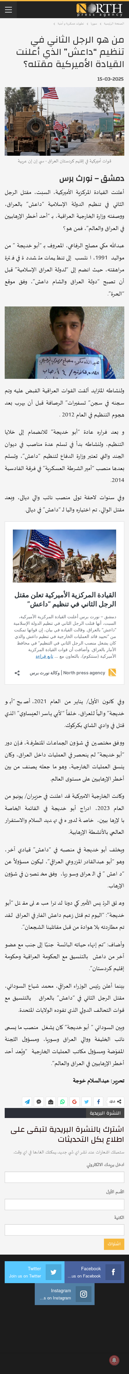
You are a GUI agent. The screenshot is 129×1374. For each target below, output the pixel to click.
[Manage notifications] (114, 1360)
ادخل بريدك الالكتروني (105, 1165)
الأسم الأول (115, 1192)
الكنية (119, 1218)
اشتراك (114, 1244)
